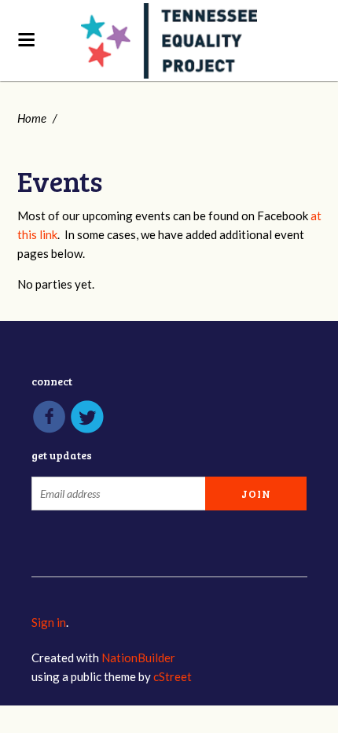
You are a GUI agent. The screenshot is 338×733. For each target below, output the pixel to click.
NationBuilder (138, 657)
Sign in (48, 622)
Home (31, 118)
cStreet (172, 676)
